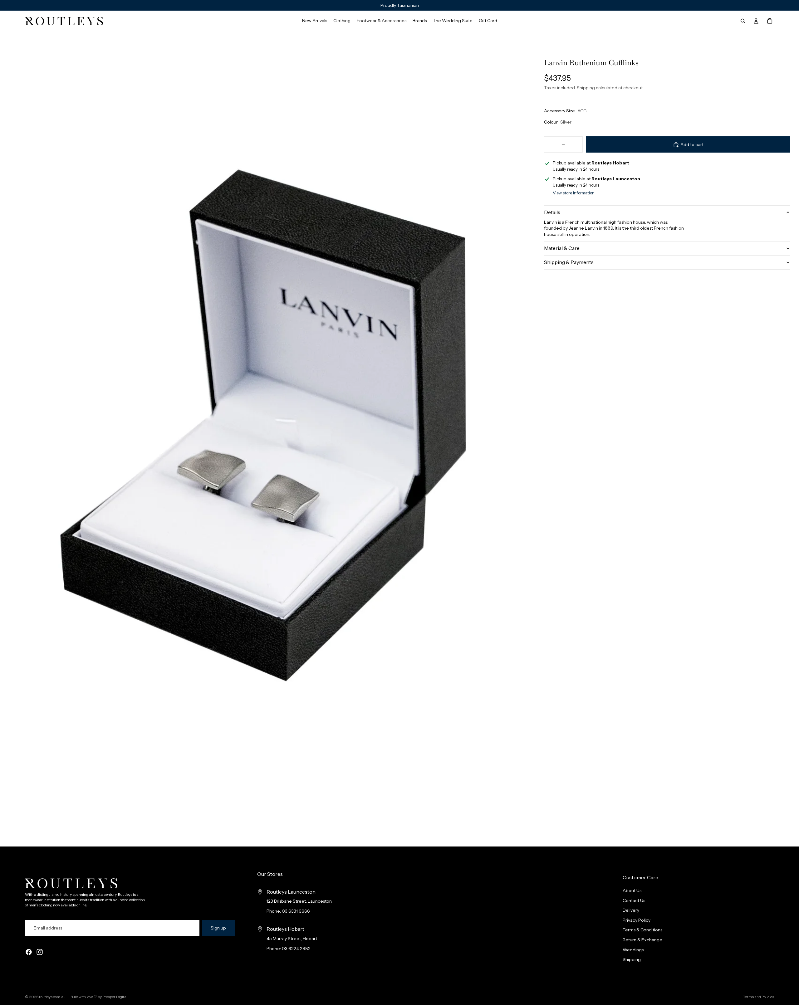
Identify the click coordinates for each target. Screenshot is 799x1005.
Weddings (633, 949)
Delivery (631, 910)
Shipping (632, 959)
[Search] (743, 21)
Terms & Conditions (642, 930)
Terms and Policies (758, 996)
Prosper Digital (114, 996)
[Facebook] (28, 952)
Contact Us (634, 900)
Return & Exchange (642, 940)
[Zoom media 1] (262, 425)
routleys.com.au (52, 996)
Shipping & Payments (569, 262)
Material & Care (562, 248)
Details (552, 212)
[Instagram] (39, 952)
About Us (632, 890)
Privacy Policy (636, 920)
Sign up (218, 928)
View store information (574, 192)
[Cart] (770, 21)
